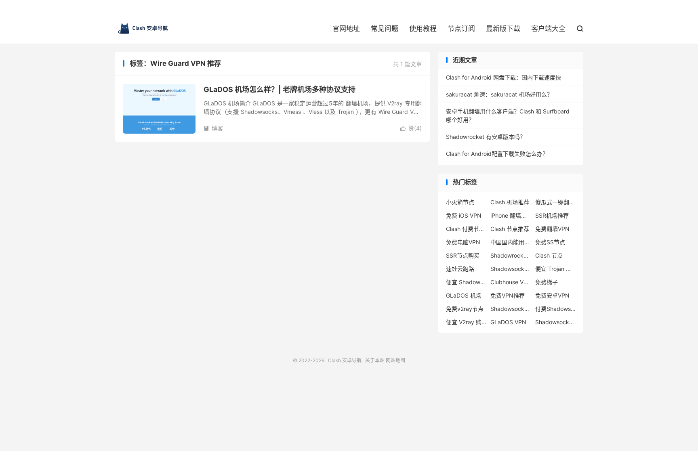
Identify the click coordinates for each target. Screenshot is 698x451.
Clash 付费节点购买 (466, 228)
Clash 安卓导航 (143, 28)
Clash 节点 (549, 255)
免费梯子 (546, 282)
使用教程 (423, 29)
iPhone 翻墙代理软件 (510, 215)
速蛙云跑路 (460, 268)
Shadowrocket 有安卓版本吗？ (486, 136)
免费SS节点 (550, 242)
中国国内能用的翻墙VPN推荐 (510, 242)
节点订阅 (461, 29)
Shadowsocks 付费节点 (510, 268)
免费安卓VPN (552, 295)
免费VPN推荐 (507, 295)
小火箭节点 (460, 202)
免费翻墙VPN (552, 228)
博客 (213, 128)
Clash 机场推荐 (509, 202)
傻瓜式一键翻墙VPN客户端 (555, 202)
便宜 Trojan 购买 (555, 268)
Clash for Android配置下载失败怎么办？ (497, 153)
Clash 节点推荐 (509, 228)
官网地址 (346, 29)
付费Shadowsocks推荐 (555, 308)
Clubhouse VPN (510, 282)
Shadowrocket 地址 (510, 255)
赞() (411, 128)
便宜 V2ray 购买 (466, 322)
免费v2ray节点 (465, 308)
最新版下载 (503, 29)
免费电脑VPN (463, 242)
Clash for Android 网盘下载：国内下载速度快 (503, 77)
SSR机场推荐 (552, 215)
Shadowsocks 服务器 (510, 308)
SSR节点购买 (462, 255)
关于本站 (375, 360)
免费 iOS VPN (463, 215)
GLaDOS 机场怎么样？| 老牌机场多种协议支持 (279, 89)
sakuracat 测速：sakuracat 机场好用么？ (499, 94)
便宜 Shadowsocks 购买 (466, 282)
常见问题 (384, 29)
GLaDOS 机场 (463, 295)
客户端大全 (548, 29)
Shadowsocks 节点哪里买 (555, 322)
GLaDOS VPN (508, 322)
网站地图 (395, 360)
